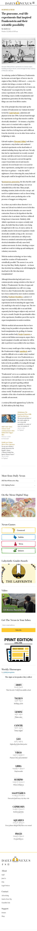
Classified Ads (6, 903)
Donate (4, 913)
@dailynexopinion (8, 672)
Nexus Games (8, 524)
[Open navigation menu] (33, 3)
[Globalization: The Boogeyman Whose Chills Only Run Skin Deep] (26, 421)
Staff (3, 875)
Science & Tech (8, 10)
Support (5, 908)
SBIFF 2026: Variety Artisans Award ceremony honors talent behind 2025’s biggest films (8, 430)
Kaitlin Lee (7, 29)
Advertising (5, 895)
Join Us (4, 878)
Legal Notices (6, 886)
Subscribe (18, 630)
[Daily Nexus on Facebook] (2, 864)
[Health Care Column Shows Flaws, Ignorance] (10, 450)
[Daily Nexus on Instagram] (8, 864)
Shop (3, 916)
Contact (5, 891)
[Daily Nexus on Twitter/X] (5, 864)
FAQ (3, 882)
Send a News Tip (7, 899)
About (4, 870)
